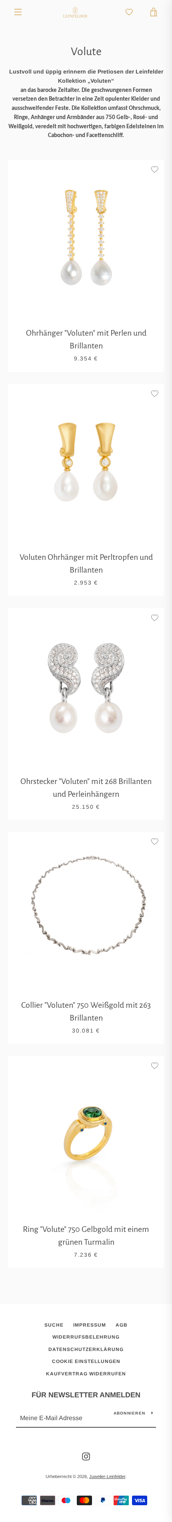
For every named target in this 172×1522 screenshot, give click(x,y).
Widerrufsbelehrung (86, 1337)
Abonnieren (130, 1413)
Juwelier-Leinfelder (107, 1476)
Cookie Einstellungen (86, 1361)
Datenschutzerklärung (86, 1349)
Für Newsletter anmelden (86, 1395)
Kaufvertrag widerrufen (86, 1374)
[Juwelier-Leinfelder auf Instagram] (86, 1456)
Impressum (89, 1325)
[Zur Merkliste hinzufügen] (154, 169)
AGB (122, 1325)
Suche (54, 1325)
